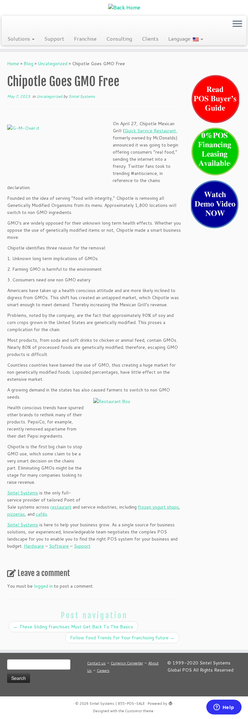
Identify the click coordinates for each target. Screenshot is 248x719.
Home (13, 63)
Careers (103, 670)
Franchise (85, 38)
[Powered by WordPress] (170, 702)
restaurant (60, 507)
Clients (150, 38)
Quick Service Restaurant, (150, 130)
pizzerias (16, 514)
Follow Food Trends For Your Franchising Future (122, 637)
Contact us (96, 663)
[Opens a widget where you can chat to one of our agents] (224, 708)
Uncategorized (52, 63)
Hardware (34, 546)
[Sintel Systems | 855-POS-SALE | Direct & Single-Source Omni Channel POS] (124, 7)
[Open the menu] (237, 24)
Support (54, 38)
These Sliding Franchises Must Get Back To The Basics (73, 626)
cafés (41, 514)
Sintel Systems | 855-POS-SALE (117, 703)
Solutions (19, 38)
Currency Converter (127, 663)
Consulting (119, 38)
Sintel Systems (81, 96)
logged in (43, 586)
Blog (28, 63)
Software (59, 546)
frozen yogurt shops (158, 507)
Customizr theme (139, 711)
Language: (180, 38)
